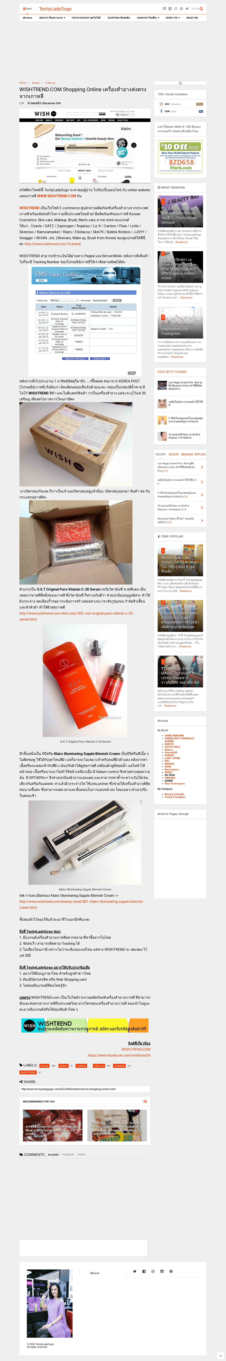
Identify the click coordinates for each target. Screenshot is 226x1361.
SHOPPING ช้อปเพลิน (119, 17)
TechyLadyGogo (55, 8)
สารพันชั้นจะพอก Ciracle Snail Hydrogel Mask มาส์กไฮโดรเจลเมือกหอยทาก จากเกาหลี (52, 1130)
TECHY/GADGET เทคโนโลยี (86, 17)
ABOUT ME (192, 17)
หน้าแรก (94, 1273)
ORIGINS (170, 777)
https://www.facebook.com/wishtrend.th (119, 1055)
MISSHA (169, 763)
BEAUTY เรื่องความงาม (51, 17)
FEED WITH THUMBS (172, 372)
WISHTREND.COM (136, 1049)
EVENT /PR (171, 17)
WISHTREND (29, 208)
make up (50, 82)
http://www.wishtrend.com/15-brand (53, 244)
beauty (36, 82)
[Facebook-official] (170, 9)
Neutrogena (172, 769)
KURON (169, 755)
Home (28, 17)
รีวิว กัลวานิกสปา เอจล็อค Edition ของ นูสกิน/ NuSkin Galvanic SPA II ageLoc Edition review (178, 269)
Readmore (182, 242)
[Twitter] (187, 9)
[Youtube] (164, 9)
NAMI (168, 766)
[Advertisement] (113, 51)
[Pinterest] (181, 9)
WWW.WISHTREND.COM (56, 196)
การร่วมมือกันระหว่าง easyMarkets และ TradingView (177, 328)
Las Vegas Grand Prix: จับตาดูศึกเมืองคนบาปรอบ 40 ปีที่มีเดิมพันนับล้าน (185, 385)
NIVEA (168, 772)
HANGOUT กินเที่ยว (147, 17)
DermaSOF (171, 752)
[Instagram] (175, 9)
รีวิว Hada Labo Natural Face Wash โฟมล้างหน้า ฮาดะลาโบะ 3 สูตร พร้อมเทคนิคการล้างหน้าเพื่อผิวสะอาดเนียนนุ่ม (180, 618)
